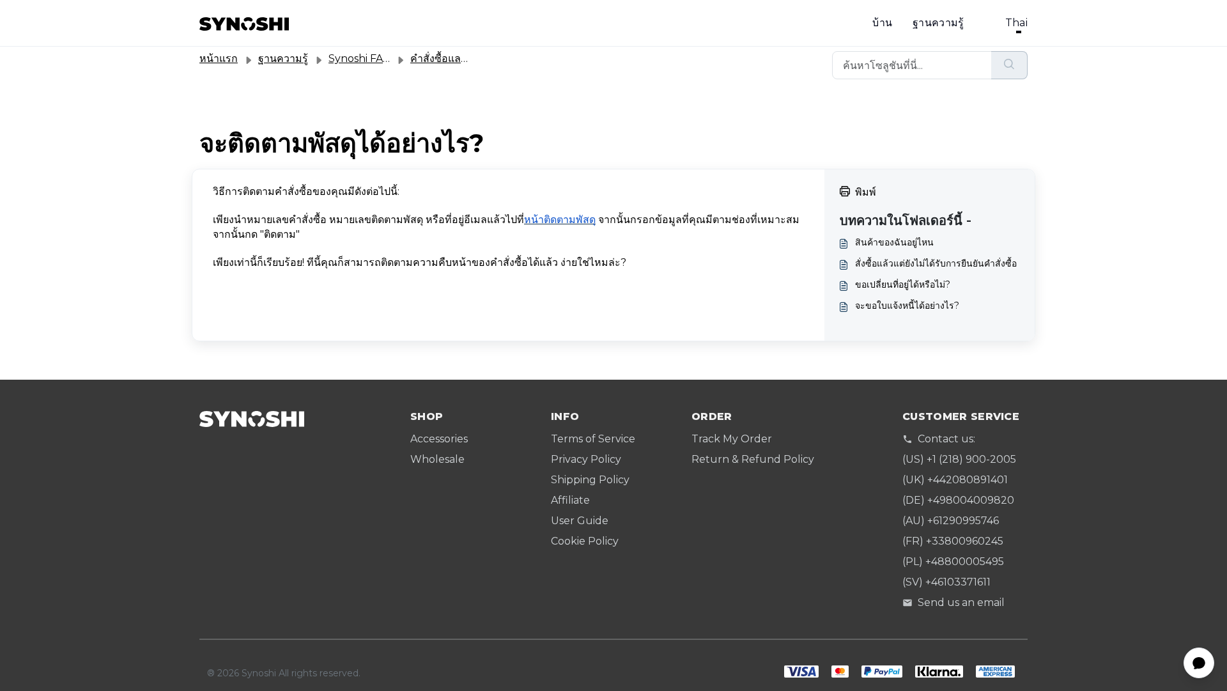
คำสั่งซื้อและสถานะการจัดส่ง (474, 58)
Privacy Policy (586, 459)
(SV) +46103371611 (946, 582)
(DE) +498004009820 (958, 500)
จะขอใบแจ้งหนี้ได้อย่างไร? (907, 305)
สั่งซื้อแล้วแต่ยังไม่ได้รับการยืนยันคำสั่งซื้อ (936, 263)
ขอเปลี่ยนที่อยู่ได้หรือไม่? (902, 284)
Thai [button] (1016, 23)
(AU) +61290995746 (950, 521)
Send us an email (961, 602)
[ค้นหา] (1009, 65)
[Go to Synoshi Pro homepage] (244, 23)
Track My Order (731, 439)
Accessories (439, 439)
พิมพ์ (865, 192)
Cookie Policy (585, 541)
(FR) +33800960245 (952, 541)
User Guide (579, 521)
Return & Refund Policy (752, 459)
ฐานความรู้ (938, 23)
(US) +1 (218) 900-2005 (959, 459)
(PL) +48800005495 (953, 561)
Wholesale (437, 459)
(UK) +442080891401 (955, 480)
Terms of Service (593, 439)
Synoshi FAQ (360, 58)
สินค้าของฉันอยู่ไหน (894, 242)
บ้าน (882, 23)
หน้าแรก (218, 58)
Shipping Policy (590, 480)
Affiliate (570, 500)
